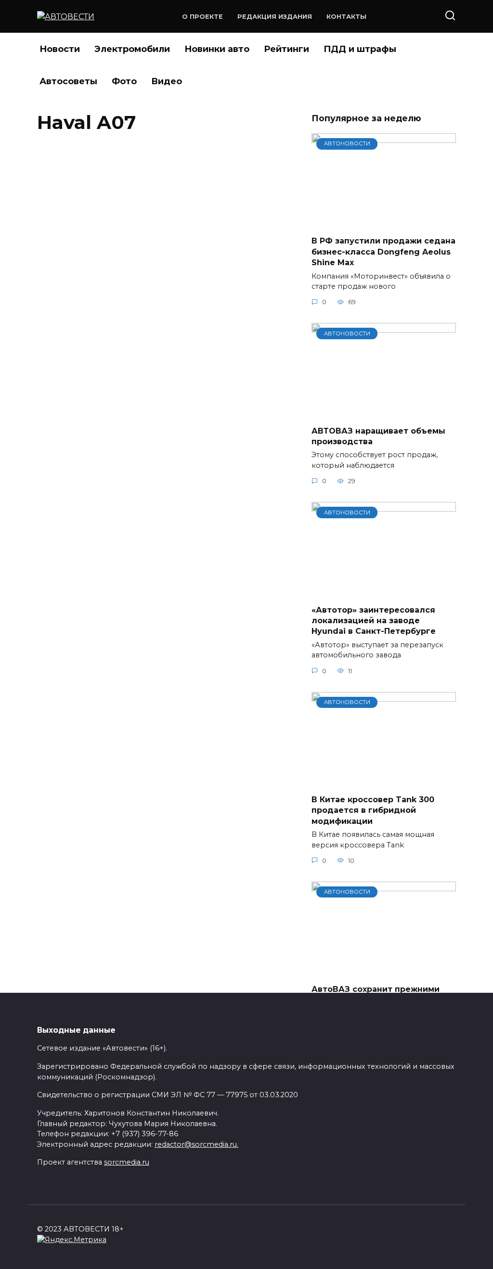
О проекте (202, 16)
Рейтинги (286, 49)
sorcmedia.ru (126, 1162)
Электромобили (132, 49)
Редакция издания (274, 16)
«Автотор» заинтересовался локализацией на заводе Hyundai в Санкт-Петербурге (373, 620)
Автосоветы (68, 81)
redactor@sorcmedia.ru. (196, 1144)
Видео (166, 81)
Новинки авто (216, 49)
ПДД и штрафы (360, 49)
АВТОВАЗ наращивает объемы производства (378, 436)
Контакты (346, 16)
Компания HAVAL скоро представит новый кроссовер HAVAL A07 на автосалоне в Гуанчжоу (141, 187)
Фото (124, 81)
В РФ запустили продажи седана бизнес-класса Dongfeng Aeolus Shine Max (383, 251)
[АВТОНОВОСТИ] (383, 222)
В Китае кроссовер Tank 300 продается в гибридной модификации (372, 810)
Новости (59, 49)
